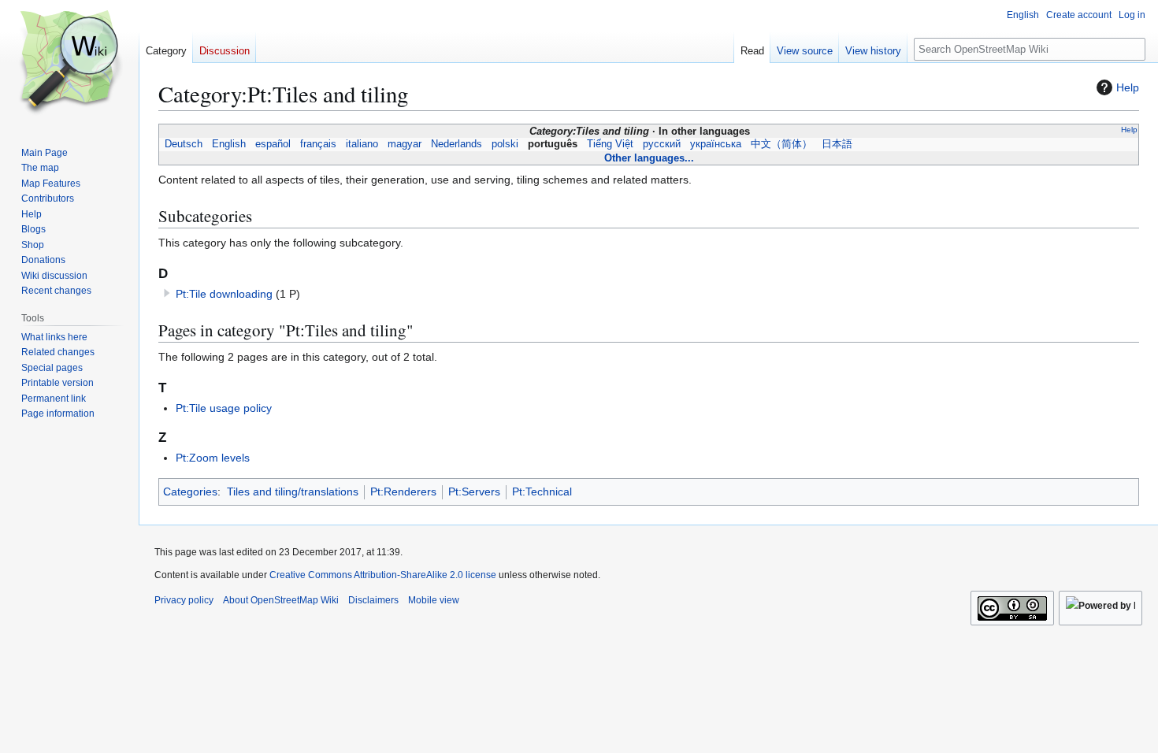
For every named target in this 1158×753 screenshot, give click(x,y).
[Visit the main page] (69, 63)
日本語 (837, 144)
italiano (362, 144)
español (273, 144)
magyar (404, 144)
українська (715, 144)
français (318, 144)
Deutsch (183, 144)
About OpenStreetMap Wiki (281, 600)
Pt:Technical (542, 491)
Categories (190, 491)
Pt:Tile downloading (224, 293)
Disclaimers (373, 600)
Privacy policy (183, 600)
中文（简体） (781, 144)
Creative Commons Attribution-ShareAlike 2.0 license (382, 575)
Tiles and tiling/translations (292, 491)
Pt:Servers (474, 491)
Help (1127, 87)
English (229, 144)
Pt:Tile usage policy (224, 408)
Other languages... (649, 158)
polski (504, 144)
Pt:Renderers (403, 491)
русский (662, 144)
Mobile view (433, 600)
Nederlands (456, 144)
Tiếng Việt (610, 144)
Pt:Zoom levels (213, 457)
